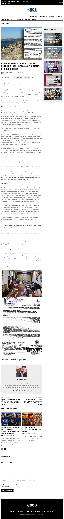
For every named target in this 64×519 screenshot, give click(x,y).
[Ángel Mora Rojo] (2, 73)
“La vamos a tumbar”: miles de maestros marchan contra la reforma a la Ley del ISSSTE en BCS (32, 401)
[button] (59, 2)
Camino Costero (14, 359)
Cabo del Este (5, 359)
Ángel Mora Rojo (9, 72)
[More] (32, 77)
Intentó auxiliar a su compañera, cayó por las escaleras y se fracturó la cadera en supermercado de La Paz (53, 94)
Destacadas (23, 359)
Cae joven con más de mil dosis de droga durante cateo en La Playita (53, 80)
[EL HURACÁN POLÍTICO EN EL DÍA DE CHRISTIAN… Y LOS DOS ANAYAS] (32, 419)
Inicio (2, 23)
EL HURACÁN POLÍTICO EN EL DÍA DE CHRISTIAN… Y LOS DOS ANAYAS (32, 429)
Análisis (7, 23)
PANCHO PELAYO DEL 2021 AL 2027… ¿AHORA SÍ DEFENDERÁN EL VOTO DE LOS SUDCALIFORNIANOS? (10, 430)
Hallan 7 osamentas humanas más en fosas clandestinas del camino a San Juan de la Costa (10, 401)
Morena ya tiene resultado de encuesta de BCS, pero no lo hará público (53, 67)
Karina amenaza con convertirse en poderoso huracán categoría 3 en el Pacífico (53, 39)
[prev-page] (2, 449)
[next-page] (5, 449)
